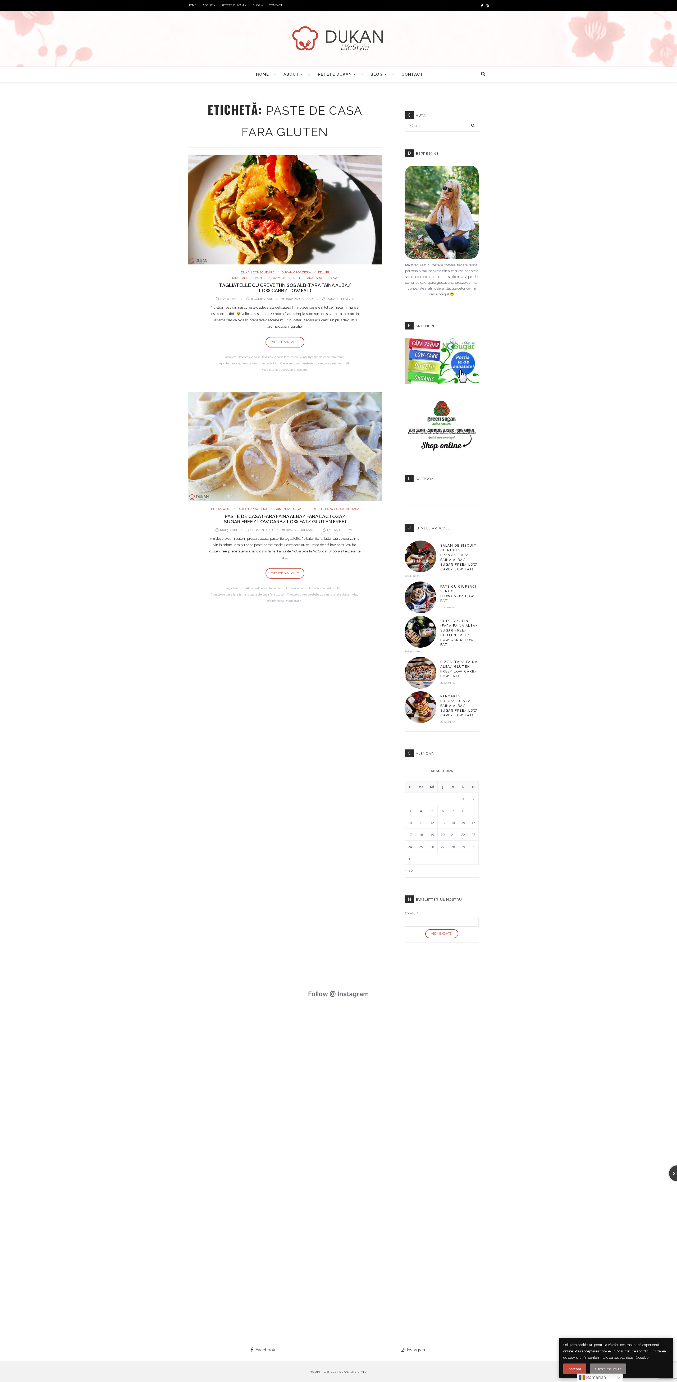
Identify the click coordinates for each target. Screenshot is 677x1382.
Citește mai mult (608, 1369)
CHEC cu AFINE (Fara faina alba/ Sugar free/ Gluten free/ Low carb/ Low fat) (459, 633)
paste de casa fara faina (327, 357)
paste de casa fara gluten (239, 363)
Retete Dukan (233, 5)
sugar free (276, 601)
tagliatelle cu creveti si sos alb (285, 370)
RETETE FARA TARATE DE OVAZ (316, 278)
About (208, 5)
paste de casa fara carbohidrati (285, 357)
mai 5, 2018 (228, 530)
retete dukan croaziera (320, 363)
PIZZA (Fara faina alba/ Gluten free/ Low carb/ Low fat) (459, 669)
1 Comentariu (262, 530)
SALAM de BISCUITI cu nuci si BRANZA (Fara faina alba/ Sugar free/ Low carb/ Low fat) (459, 557)
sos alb (345, 363)
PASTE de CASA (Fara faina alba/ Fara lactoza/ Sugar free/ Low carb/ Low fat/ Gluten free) (285, 519)
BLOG (257, 5)
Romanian (595, 1377)
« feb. (409, 870)
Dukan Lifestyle (340, 299)
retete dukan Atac (345, 594)
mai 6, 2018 (228, 299)
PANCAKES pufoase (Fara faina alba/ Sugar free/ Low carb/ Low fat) (458, 705)
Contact (275, 5)
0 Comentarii (261, 299)
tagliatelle (294, 601)
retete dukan (291, 363)
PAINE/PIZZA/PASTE (270, 278)
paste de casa (250, 357)
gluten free (236, 588)
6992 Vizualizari (299, 299)
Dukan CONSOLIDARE (257, 272)
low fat (268, 588)
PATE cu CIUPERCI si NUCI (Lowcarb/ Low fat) (458, 594)
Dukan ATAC (221, 509)
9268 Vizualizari (300, 530)
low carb (254, 588)
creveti (232, 357)
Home (192, 5)
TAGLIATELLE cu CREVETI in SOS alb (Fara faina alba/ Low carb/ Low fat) (285, 287)
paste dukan (269, 363)
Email (411, 913)
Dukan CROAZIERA (296, 272)
